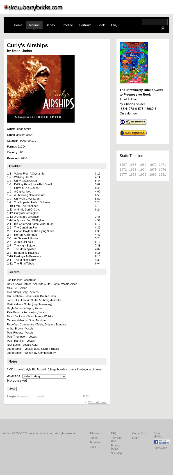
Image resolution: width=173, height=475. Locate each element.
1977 (123, 174)
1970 (153, 164)
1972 (123, 169)
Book (101, 25)
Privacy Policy (115, 447)
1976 (162, 169)
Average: (14, 376)
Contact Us (139, 433)
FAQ (114, 25)
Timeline (67, 25)
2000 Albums (97, 402)
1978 (132, 174)
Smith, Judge (22, 50)
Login (11, 396)
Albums (34, 25)
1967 (123, 164)
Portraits (85, 25)
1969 (142, 164)
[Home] (34, 10)
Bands (50, 25)
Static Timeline (131, 156)
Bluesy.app (160, 448)
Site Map (116, 453)
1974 (142, 169)
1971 (162, 164)
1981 (162, 174)
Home (18, 25)
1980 (153, 174)
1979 (142, 174)
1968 (132, 164)
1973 (132, 169)
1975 (153, 169)
